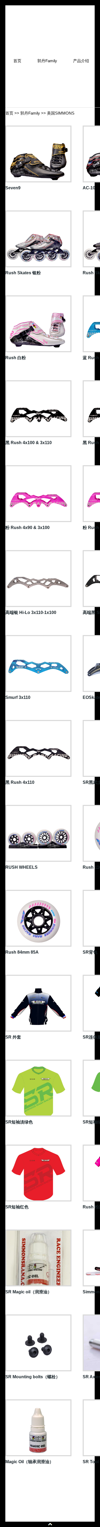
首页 (9, 113)
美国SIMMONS (60, 113)
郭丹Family (30, 113)
